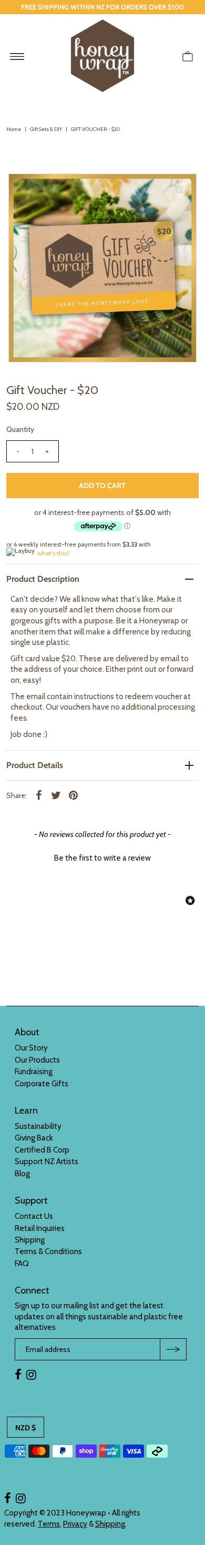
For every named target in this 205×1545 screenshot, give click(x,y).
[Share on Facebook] (39, 795)
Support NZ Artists (46, 1161)
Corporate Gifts (41, 1083)
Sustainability (38, 1126)
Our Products (37, 1060)
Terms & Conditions (48, 1251)
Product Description (42, 579)
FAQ (22, 1263)
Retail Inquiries (40, 1228)
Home (13, 129)
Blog (22, 1173)
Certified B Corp (42, 1150)
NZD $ (25, 1427)
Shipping (30, 1240)
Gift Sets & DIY (46, 129)
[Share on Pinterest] (73, 795)
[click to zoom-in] (179, 190)
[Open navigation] (17, 55)
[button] (102, 857)
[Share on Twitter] (56, 795)
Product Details (34, 765)
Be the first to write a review (102, 858)
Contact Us (34, 1216)
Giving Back (34, 1138)
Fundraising (34, 1071)
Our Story (31, 1048)
